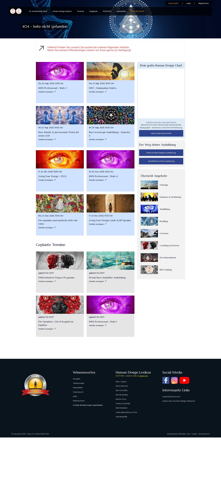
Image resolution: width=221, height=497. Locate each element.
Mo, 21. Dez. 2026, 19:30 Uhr (50, 216)
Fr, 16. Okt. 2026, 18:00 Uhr (50, 172)
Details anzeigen (45, 92)
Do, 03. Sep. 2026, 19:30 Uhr (50, 83)
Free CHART (173, 3)
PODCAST (107, 11)
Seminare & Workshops (170, 197)
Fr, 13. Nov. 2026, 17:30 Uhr (101, 216)
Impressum (78, 392)
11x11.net (182, 434)
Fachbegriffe (121, 417)
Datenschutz (78, 401)
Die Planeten (121, 408)
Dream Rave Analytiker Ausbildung (107, 277)
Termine (80, 11)
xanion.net (143, 376)
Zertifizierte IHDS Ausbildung (161, 161)
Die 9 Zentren (122, 386)
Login (188, 3)
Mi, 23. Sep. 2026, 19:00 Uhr (50, 128)
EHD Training (166, 269)
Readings (164, 221)
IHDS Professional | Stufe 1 (103, 321)
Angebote (93, 11)
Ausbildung (165, 209)
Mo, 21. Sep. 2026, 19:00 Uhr (101, 83)
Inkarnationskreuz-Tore (126, 412)
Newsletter (121, 11)
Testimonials (78, 383)
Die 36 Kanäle (122, 395)
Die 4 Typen (121, 381)
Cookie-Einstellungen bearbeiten (88, 405)
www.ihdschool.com (171, 396)
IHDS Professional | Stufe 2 (52, 88)
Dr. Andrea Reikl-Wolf (38, 11)
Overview (164, 233)
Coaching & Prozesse (169, 245)
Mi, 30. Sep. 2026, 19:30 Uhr (101, 128)
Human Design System (62, 11)
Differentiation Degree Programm (56, 277)
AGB (75, 396)
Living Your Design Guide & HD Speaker (110, 220)
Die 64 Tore (121, 399)
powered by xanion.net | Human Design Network (161, 122)
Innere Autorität (123, 403)
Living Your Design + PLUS (52, 176)
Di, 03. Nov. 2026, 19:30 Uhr (101, 172)
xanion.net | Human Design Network (178, 401)
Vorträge (164, 185)
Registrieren (203, 3)
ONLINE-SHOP (137, 11)
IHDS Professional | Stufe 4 (103, 176)
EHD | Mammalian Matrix (102, 88)
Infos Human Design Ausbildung (161, 153)
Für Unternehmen (168, 257)
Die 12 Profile (121, 390)
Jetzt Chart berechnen (161, 133)
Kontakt (76, 379)
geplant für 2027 (46, 273)
